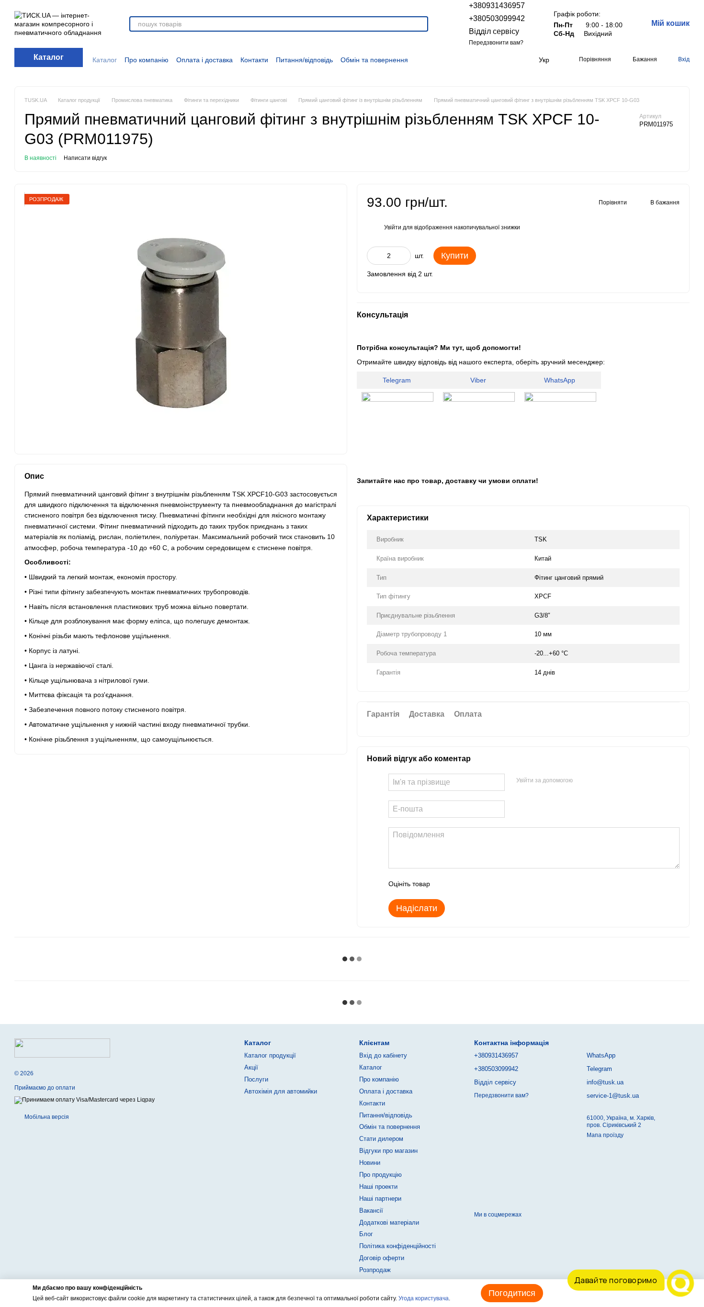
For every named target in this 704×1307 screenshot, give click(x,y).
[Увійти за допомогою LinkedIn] (614, 781)
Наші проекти (378, 1186)
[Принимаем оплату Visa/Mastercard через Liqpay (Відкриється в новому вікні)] (84, 1100)
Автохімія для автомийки (280, 1091)
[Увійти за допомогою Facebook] (583, 781)
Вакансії (371, 1210)
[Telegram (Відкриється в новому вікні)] (510, 60)
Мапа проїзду (605, 1135)
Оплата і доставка (204, 60)
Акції (251, 1067)
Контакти (254, 60)
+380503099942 (497, 18)
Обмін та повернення (374, 60)
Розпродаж (375, 1269)
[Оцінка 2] (461, 884)
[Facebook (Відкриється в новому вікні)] (487, 60)
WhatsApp (560, 380)
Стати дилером (381, 1138)
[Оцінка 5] (507, 884)
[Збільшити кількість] (403, 255)
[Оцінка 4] (492, 884)
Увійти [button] (392, 227)
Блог (366, 1234)
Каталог (104, 60)
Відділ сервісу (494, 31)
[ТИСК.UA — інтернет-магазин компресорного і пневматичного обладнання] (62, 1047)
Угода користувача (423, 1298)
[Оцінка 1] (446, 884)
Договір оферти (381, 1258)
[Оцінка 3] (476, 884)
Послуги (256, 1079)
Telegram (398, 380)
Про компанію (147, 60)
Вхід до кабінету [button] (383, 1055)
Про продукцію (380, 1174)
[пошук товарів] (420, 24)
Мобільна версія (46, 1117)
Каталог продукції (270, 1055)
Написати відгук (85, 158)
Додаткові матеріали (389, 1222)
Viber (479, 380)
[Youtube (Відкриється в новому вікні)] (499, 60)
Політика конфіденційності (397, 1246)
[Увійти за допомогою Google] (598, 781)
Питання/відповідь (304, 60)
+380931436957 (497, 5)
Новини (369, 1162)
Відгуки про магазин (388, 1150)
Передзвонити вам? (496, 42)
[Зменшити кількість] (374, 255)
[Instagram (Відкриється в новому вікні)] (476, 60)
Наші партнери (380, 1198)
